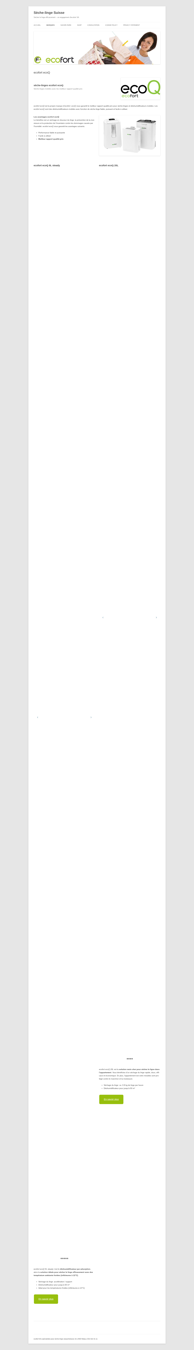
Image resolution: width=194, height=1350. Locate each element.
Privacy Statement (131, 25)
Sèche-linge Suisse (49, 13)
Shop (79, 25)
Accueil (37, 25)
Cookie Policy (111, 25)
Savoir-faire (65, 25)
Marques (50, 25)
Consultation (93, 25)
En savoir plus (46, 1299)
